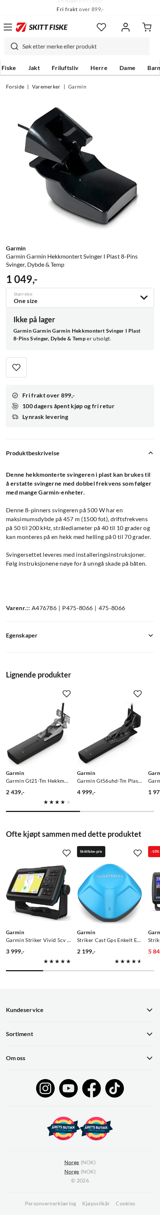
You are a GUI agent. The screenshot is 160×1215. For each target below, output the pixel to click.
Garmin (77, 87)
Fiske (8, 67)
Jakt (34, 67)
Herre (99, 67)
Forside (15, 87)
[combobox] (77, 46)
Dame (127, 67)
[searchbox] (84, 46)
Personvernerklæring (50, 1203)
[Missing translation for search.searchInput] (11, 46)
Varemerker (46, 87)
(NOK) (80, 1162)
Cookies (125, 1203)
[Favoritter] (101, 27)
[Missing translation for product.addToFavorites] (16, 367)
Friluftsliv (65, 67)
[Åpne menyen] (8, 27)
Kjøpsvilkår (96, 1203)
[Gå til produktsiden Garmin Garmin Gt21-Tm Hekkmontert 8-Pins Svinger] (38, 734)
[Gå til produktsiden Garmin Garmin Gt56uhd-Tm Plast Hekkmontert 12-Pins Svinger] (109, 734)
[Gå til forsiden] (42, 27)
